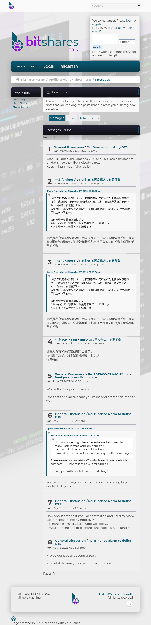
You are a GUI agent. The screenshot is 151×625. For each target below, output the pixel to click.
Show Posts (20, 106)
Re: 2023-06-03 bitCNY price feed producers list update (93, 375)
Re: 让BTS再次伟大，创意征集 (100, 179)
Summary (19, 99)
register (97, 24)
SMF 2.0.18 (25, 593)
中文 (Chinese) (65, 179)
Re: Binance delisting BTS (107, 147)
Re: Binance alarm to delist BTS (93, 415)
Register (69, 67)
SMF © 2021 (43, 593)
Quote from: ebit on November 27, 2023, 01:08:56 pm (74, 191)
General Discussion (68, 147)
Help (34, 66)
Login (49, 67)
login (129, 20)
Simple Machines (30, 597)
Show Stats (20, 103)
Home (21, 66)
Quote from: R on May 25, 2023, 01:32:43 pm (69, 428)
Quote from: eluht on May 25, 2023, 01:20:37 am (75, 435)
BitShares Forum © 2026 (116, 593)
